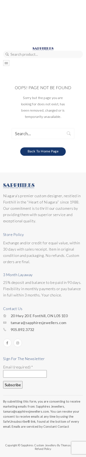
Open (6, 63)
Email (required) (18, 367)
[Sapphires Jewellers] (43, 48)
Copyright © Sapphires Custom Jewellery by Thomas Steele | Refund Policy (43, 447)
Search (6, 54)
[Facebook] (7, 343)
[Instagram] (18, 343)
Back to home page (43, 151)
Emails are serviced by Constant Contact (40, 426)
